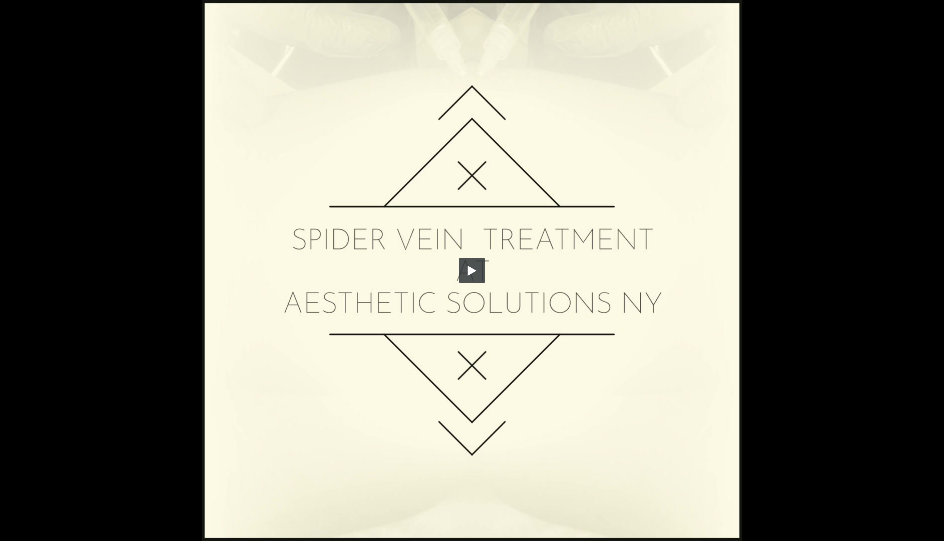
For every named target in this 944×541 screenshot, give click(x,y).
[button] (472, 270)
